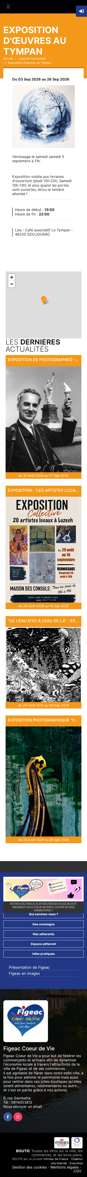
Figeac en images (24, 973)
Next (75, 890)
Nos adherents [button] (43, 934)
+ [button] (11, 277)
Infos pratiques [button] (43, 954)
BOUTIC (23, 1151)
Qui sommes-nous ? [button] (43, 914)
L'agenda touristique (32, 58)
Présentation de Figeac (29, 967)
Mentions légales (64, 1167)
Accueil (8, 58)
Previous (11, 890)
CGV (77, 1171)
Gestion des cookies (29, 1167)
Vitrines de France (56, 1159)
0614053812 (21, 1102)
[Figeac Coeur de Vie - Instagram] (17, 1116)
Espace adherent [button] (43, 944)
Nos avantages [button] (44, 924)
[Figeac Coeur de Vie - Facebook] (7, 1116)
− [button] (11, 284)
